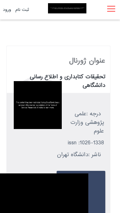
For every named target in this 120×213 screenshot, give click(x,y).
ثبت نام (22, 10)
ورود (7, 10)
